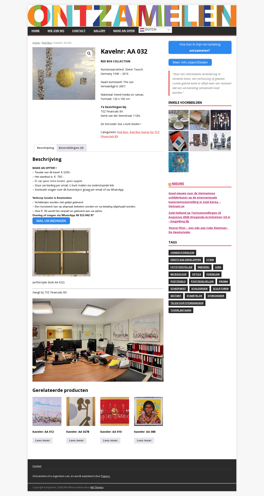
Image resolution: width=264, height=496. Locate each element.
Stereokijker (216, 295)
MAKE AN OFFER (124, 31)
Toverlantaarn (180, 310)
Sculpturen (221, 288)
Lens (218, 267)
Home (36, 31)
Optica (196, 274)
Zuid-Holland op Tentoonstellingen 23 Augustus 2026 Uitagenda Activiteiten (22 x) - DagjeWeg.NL (199, 217)
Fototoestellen (181, 267)
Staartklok (194, 295)
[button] (89, 53)
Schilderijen (199, 288)
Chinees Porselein (182, 252)
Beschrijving (45, 148)
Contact (79, 31)
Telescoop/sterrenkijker (187, 303)
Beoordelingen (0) (71, 148)
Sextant (175, 295)
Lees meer (42, 440)
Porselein (213, 274)
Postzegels (178, 281)
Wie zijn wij (56, 31)
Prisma (223, 281)
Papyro (105, 476)
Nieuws (178, 184)
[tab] (45, 148)
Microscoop (178, 274)
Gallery (99, 31)
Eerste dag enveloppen (185, 259)
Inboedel (204, 267)
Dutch (150, 29)
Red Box (47, 43)
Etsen (210, 259)
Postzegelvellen (202, 281)
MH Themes (96, 487)
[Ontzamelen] (132, 24)
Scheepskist (178, 288)
